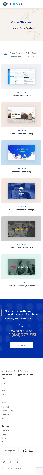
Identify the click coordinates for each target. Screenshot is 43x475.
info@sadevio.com (23, 371)
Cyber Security (32, 53)
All (6, 53)
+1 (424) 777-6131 (21, 334)
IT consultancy (15, 56)
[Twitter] (4, 461)
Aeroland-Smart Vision (21, 95)
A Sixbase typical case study (22, 248)
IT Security (29, 56)
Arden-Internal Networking (21, 133)
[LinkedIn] (17, 461)
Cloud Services (16, 53)
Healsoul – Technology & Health (21, 286)
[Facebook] (10, 461)
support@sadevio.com (25, 375)
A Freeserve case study (21, 171)
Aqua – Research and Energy (21, 209)
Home (12, 28)
